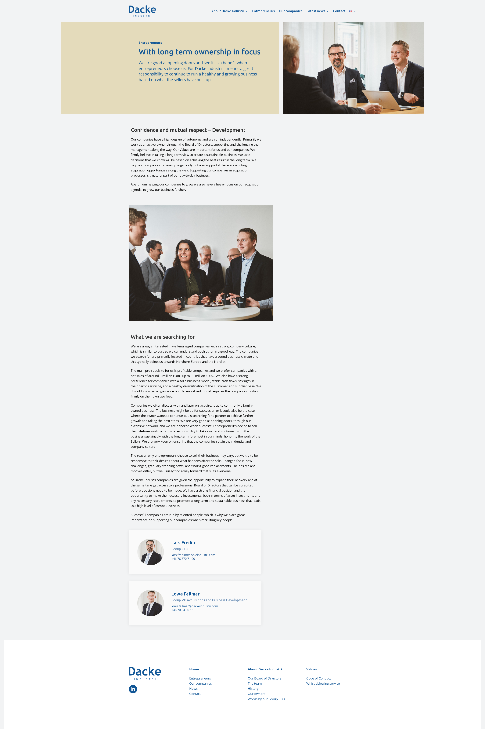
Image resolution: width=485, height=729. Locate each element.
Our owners (256, 693)
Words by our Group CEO (266, 699)
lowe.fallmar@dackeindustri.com (194, 606)
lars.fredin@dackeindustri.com (193, 555)
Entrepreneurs (263, 11)
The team (255, 683)
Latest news (316, 11)
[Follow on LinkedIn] (133, 689)
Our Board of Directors (264, 678)
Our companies (290, 11)
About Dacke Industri (227, 11)
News (193, 688)
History (253, 688)
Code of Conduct (318, 678)
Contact (339, 11)
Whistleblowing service (323, 683)
